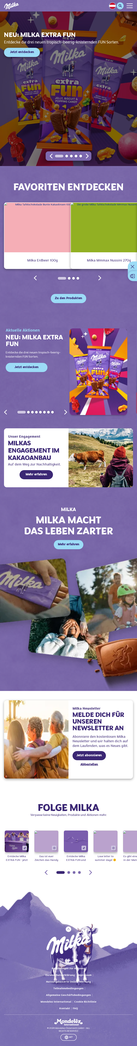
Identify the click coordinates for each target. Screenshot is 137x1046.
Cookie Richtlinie (85, 1002)
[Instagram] (61, 961)
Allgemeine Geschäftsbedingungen (68, 995)
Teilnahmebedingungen (68, 988)
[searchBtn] (120, 5)
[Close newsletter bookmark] (132, 266)
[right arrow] (87, 156)
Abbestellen (89, 764)
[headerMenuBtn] (129, 5)
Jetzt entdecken (22, 52)
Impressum (85, 975)
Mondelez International (56, 1002)
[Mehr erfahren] (100, 457)
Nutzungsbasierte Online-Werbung (68, 982)
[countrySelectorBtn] (112, 5)
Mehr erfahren (36, 474)
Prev (5, 412)
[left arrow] (51, 156)
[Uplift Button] (68, 929)
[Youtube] (76, 961)
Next (65, 412)
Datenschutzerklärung (60, 975)
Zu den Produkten (68, 298)
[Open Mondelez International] (68, 1022)
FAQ (75, 1008)
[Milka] (11, 5)
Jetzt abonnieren (89, 755)
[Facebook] (68, 961)
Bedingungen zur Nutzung (68, 968)
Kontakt (64, 1008)
